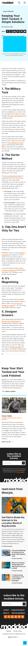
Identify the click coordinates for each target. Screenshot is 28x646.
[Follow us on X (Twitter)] (8, 616)
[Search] (19, 3)
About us (6, 613)
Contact (6, 610)
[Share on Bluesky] (21, 31)
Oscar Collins (8, 27)
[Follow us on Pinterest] (19, 616)
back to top (12, 637)
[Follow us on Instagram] (15, 616)
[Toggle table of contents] (25, 643)
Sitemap (8, 631)
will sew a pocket (15, 347)
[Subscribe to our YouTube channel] (12, 616)
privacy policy (20, 471)
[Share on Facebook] (7, 31)
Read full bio (6, 442)
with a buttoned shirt (17, 116)
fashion (12, 391)
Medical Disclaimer (18, 610)
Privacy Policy (17, 631)
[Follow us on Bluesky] (22, 616)
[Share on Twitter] (11, 31)
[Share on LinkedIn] (14, 31)
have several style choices (12, 176)
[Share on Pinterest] (17, 31)
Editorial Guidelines (18, 613)
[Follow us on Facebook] (5, 616)
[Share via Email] (24, 31)
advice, (7, 391)
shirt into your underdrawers (11, 321)
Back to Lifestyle (8, 11)
